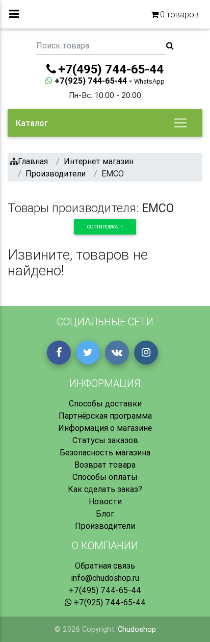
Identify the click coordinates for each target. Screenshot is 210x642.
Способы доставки (105, 403)
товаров (179, 14)
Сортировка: (103, 226)
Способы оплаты (105, 477)
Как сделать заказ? (105, 489)
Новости (105, 501)
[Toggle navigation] (180, 123)
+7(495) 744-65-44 (105, 590)
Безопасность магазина (105, 452)
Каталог (32, 123)
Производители (105, 526)
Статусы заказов (105, 440)
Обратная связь (105, 565)
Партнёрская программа (105, 415)
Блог (105, 513)
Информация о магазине (105, 428)
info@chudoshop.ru (105, 578)
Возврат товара (105, 464)
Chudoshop (137, 629)
